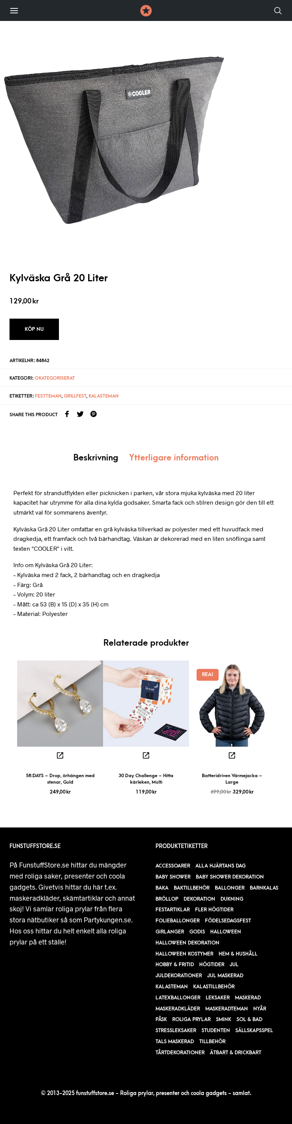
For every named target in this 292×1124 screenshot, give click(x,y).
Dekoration (199, 899)
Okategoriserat (55, 378)
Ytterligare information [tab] (174, 458)
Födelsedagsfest (228, 921)
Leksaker (218, 998)
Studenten (216, 1030)
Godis (197, 932)
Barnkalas (264, 888)
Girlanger (170, 932)
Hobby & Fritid (175, 964)
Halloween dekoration (187, 943)
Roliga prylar (191, 1019)
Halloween (225, 932)
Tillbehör (212, 1041)
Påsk (161, 1019)
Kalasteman (104, 396)
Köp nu (34, 329)
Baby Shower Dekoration (230, 877)
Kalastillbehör (214, 986)
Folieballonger (178, 921)
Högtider (211, 964)
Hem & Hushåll (238, 954)
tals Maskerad (175, 1041)
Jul (234, 964)
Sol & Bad (249, 1019)
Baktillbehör (191, 888)
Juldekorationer (179, 975)
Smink (223, 1019)
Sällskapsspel (254, 1030)
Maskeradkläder (178, 1009)
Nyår (259, 1009)
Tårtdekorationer (180, 1052)
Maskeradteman (226, 1009)
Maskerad (248, 998)
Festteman (48, 396)
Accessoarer (173, 866)
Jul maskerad (225, 975)
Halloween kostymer (184, 954)
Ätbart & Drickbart (235, 1052)
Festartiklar (173, 909)
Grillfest (75, 396)
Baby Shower (173, 877)
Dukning (232, 899)
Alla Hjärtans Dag (220, 866)
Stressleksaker (176, 1030)
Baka (162, 888)
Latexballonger (178, 998)
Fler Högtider (214, 909)
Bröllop (167, 899)
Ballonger (229, 888)
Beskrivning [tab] (95, 458)
